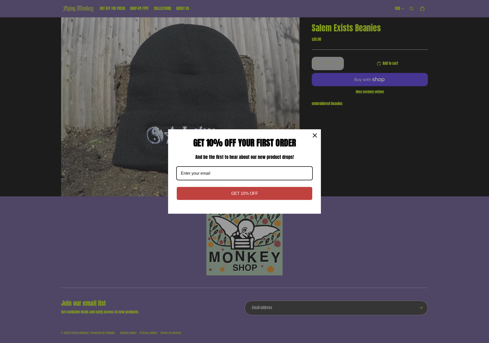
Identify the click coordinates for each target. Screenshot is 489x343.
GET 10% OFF (244, 193)
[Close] (315, 135)
